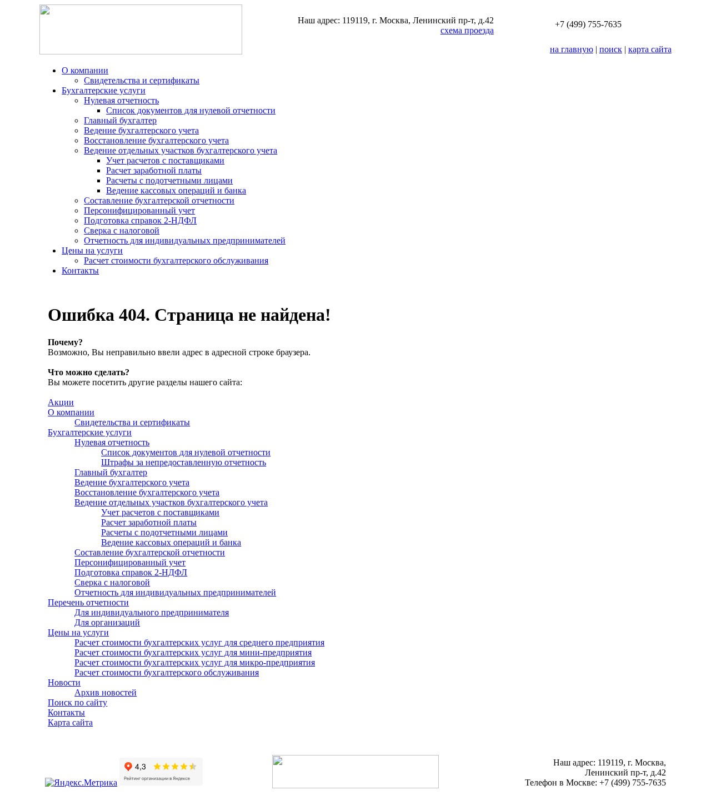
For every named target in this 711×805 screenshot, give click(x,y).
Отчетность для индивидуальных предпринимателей (185, 240)
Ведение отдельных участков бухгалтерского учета (180, 150)
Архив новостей (105, 692)
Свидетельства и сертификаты (141, 80)
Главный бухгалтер (120, 120)
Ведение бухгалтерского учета (141, 130)
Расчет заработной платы (154, 170)
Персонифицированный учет (139, 210)
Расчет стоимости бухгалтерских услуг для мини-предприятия (193, 652)
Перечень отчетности (88, 602)
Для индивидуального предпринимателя (151, 612)
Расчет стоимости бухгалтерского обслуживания (176, 260)
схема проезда (467, 30)
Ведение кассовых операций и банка (176, 190)
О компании (85, 70)
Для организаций (107, 622)
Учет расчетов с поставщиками (165, 160)
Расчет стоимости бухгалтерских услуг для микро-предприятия (194, 662)
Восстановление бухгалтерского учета (156, 140)
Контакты (80, 270)
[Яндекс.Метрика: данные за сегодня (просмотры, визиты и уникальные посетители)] (81, 783)
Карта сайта (70, 722)
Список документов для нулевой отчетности (191, 110)
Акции (61, 402)
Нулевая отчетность (121, 100)
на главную (571, 49)
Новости (64, 682)
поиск (610, 49)
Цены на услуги (92, 250)
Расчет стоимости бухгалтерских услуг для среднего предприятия (199, 642)
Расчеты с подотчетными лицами (169, 180)
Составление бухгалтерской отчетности (159, 200)
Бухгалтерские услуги (104, 90)
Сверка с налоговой (121, 230)
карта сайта (650, 49)
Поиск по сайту (77, 702)
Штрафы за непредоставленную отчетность (183, 462)
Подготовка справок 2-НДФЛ (140, 220)
